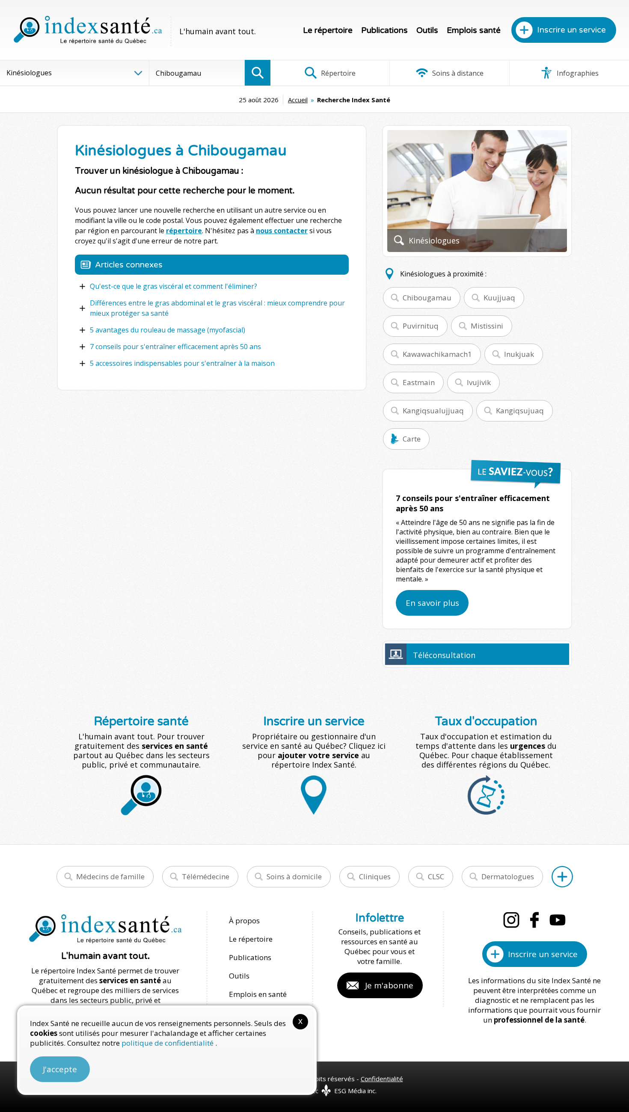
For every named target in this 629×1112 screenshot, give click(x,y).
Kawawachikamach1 (437, 354)
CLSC (436, 876)
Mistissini (487, 326)
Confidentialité (382, 1078)
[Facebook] (534, 919)
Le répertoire (328, 30)
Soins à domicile (294, 876)
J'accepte (60, 1069)
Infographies (577, 73)
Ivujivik (479, 382)
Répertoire (337, 73)
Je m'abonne (389, 985)
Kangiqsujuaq (520, 410)
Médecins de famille (110, 876)
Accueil (298, 99)
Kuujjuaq (499, 297)
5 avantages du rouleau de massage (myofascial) (167, 330)
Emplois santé (474, 30)
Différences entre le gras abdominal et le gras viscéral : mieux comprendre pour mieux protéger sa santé (217, 308)
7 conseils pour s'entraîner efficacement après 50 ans (175, 346)
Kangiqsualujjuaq (433, 410)
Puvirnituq (421, 326)
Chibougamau (427, 297)
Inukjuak (519, 354)
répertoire (184, 230)
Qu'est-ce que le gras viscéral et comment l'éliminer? (173, 286)
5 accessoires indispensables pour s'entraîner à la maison (182, 363)
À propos (244, 920)
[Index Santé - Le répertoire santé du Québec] (88, 30)
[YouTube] (557, 919)
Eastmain (419, 382)
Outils (427, 30)
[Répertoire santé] (562, 876)
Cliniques (375, 876)
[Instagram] (511, 919)
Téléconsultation (444, 655)
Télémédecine (205, 876)
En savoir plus (432, 602)
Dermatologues (507, 876)
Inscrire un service (571, 30)
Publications (384, 30)
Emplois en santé (258, 994)
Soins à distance (457, 73)
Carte (412, 439)
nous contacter (282, 230)
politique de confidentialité (168, 1043)
